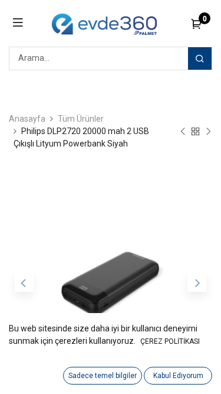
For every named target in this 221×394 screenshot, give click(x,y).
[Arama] (200, 58)
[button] (24, 282)
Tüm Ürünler (81, 118)
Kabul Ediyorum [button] (178, 376)
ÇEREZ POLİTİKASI (170, 341)
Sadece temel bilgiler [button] (102, 376)
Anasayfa (27, 118)
